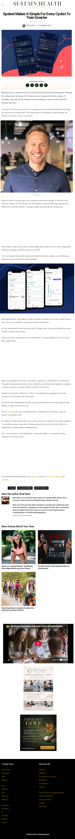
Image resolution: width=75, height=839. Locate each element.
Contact (42, 803)
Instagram (57, 476)
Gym (3, 793)
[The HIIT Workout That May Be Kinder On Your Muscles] (55, 547)
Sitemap (42, 787)
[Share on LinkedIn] (37, 85)
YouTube (5, 815)
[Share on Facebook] (27, 85)
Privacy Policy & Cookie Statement (51, 793)
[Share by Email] (46, 85)
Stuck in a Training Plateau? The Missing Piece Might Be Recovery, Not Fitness (17, 567)
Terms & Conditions (46, 796)
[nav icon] (3, 5)
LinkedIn (5, 479)
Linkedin (5, 819)
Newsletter (43, 780)
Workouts (5, 796)
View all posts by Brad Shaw (22, 515)
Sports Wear (6, 770)
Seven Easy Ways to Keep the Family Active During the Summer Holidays (18, 609)
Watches (5, 799)
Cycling (11, 488)
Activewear (5, 773)
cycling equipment (24, 488)
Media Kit (42, 773)
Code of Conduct (45, 799)
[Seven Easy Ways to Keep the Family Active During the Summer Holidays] (19, 589)
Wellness (5, 789)
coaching (10, 411)
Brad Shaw (30, 25)
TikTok (4, 822)
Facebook (5, 805)
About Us (42, 770)
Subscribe (42, 806)
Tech (3, 777)
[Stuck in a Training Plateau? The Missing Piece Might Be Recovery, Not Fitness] (19, 547)
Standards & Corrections (48, 777)
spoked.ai (34, 476)
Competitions (44, 784)
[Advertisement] (37, 226)
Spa (3, 786)
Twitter (49, 476)
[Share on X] (32, 85)
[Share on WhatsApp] (41, 85)
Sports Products (41, 488)
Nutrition (5, 780)
